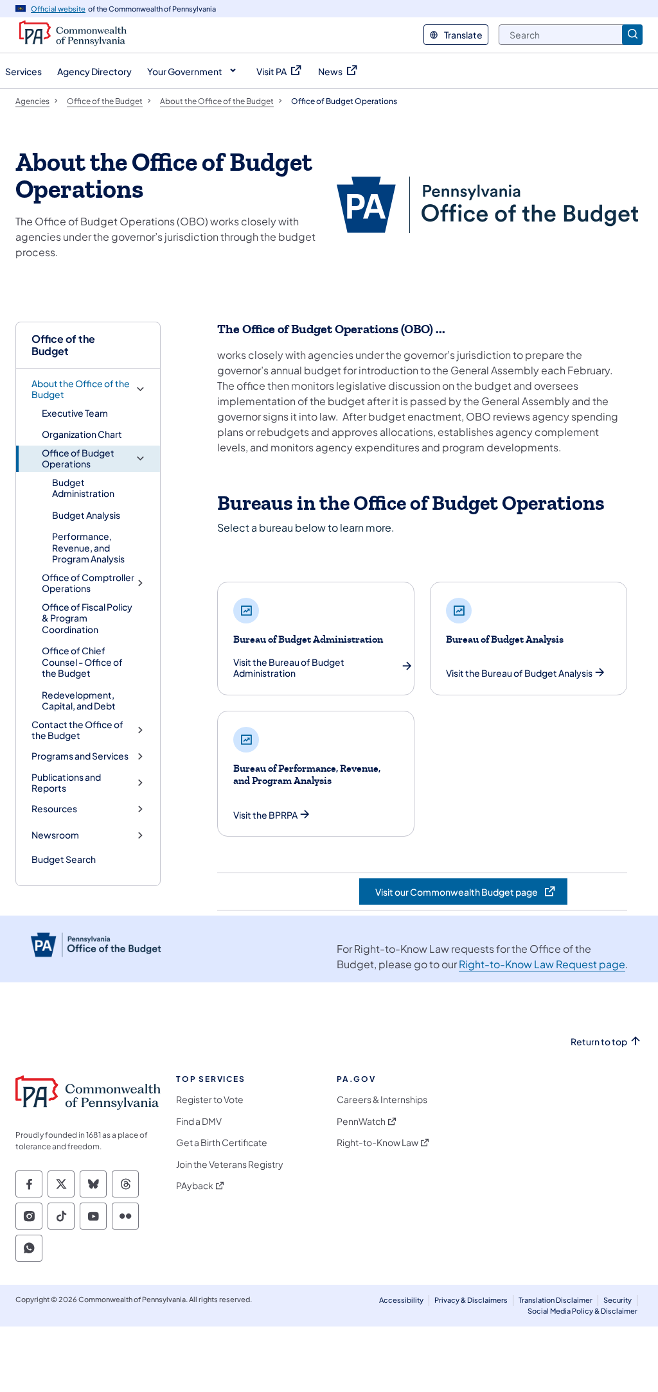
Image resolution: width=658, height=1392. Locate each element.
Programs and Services (80, 756)
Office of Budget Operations (78, 459)
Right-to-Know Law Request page (542, 964)
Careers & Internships (382, 1099)
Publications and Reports (66, 783)
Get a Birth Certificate (221, 1142)
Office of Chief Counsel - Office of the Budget (82, 662)
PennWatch (361, 1121)
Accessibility (401, 1300)
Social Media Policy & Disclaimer (582, 1311)
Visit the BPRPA (265, 815)
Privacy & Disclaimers (471, 1300)
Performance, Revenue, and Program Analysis (88, 547)
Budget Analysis (86, 515)
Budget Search (63, 859)
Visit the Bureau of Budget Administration (288, 668)
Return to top (599, 1041)
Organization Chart (82, 434)
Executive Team (75, 413)
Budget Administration (83, 488)
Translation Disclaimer (555, 1300)
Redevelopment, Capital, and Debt (79, 700)
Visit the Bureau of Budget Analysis (519, 673)
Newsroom (55, 835)
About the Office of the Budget (80, 389)
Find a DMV (199, 1121)
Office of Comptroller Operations (88, 583)
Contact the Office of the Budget (77, 730)
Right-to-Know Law (377, 1142)
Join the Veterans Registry (229, 1164)
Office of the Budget (63, 345)
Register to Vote (210, 1099)
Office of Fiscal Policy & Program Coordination (87, 618)
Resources (54, 808)
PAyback (194, 1185)
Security (617, 1300)
